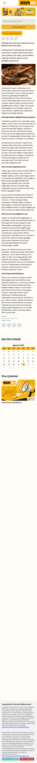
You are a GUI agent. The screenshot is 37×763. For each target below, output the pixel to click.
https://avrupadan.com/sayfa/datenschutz (15, 727)
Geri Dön (4, 316)
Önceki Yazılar (6, 320)
